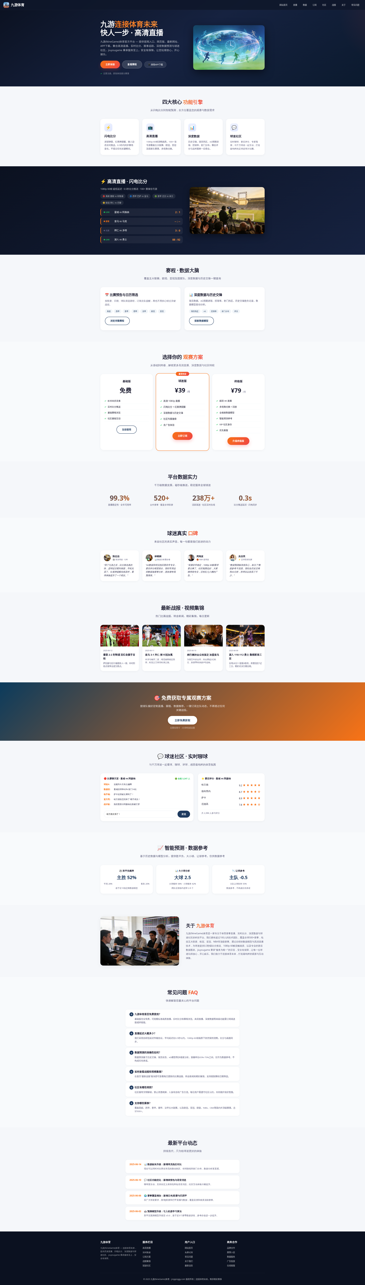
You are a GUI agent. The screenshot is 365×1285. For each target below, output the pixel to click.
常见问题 (355, 5)
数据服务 (231, 1256)
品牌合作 (231, 1248)
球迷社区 (147, 1265)
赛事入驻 (231, 1252)
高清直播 (147, 1248)
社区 (324, 5)
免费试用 (189, 1252)
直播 (295, 5)
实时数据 (147, 1252)
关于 (344, 5)
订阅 (315, 5)
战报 (334, 5)
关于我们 (189, 1261)
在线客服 (231, 1265)
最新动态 (189, 1265)
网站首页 (283, 5)
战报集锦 (147, 1261)
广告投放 (231, 1261)
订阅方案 (147, 1256)
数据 (305, 5)
